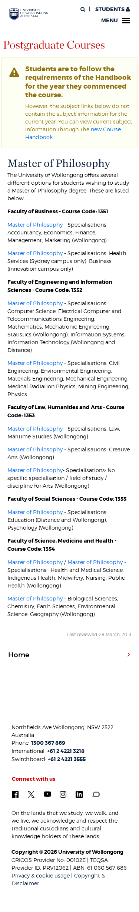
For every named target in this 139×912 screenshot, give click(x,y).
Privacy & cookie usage (40, 875)
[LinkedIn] (79, 794)
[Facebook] (15, 793)
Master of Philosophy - (96, 562)
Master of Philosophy (35, 224)
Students (110, 9)
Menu (109, 20)
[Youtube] (47, 793)
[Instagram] (63, 793)
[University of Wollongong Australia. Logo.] (28, 14)
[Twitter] (31, 793)
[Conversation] (96, 793)
